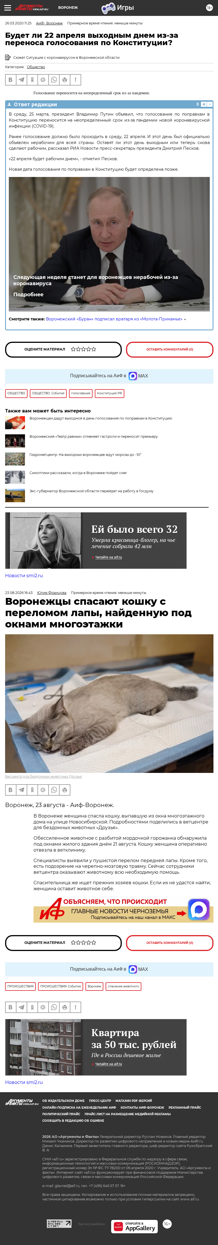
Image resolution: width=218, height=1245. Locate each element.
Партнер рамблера (91, 1224)
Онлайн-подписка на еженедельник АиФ (79, 1108)
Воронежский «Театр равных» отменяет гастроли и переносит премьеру (94, 436)
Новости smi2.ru (24, 575)
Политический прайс (61, 1114)
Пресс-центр (100, 1101)
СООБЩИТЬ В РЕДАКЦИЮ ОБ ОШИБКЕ (73, 1121)
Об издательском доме (63, 1101)
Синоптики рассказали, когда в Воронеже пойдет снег (78, 473)
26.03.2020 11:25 (18, 23)
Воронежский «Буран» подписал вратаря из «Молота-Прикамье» (114, 319)
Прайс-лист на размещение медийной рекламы (128, 1114)
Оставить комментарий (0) (169, 349)
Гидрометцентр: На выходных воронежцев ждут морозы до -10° (85, 454)
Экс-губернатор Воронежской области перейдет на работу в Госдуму (92, 491)
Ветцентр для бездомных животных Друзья (43, 776)
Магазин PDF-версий (134, 1101)
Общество (36, 67)
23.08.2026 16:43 (19, 593)
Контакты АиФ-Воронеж (142, 1108)
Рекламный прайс (185, 1108)
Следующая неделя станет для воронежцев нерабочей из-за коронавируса (95, 280)
